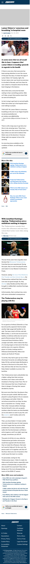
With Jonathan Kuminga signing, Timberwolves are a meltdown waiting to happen (14, 484)
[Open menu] (2, 2)
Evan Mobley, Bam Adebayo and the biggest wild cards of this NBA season (15, 495)
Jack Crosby (6, 33)
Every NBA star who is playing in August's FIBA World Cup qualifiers (15, 479)
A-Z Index (4, 533)
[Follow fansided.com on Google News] (26, 153)
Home (3, 206)
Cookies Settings (22, 544)
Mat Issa (5, 235)
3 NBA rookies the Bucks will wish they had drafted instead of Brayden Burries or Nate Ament (15, 490)
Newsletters (5, 536)
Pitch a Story (21, 536)
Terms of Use (21, 539)
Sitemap (19, 533)
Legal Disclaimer (22, 541)
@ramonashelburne (10, 114)
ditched (4, 284)
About (3, 525)
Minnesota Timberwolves (17, 262)
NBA (7, 206)
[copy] (11, 36)
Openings (4, 528)
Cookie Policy (5, 541)
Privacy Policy (5, 539)
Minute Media (9, 550)
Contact (19, 525)
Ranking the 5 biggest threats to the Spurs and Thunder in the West (15, 500)
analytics (7, 415)
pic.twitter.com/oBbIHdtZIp (10, 116)
